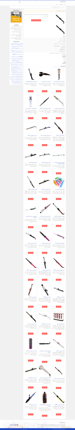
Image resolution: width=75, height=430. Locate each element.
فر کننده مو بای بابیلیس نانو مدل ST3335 (58, 270)
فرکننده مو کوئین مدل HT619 (33, 162)
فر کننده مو (64, 63)
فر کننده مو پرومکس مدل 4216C (60, 351)
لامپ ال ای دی (13, 65)
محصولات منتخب (62, 7)
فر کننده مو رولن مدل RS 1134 (33, 297)
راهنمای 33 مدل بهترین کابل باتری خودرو (16, 26)
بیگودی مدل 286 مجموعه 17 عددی (59, 189)
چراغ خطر (19, 78)
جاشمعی (15, 52)
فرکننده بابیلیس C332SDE (46, 297)
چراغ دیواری (19, 79)
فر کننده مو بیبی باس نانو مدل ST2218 (32, 270)
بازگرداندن (64, 56)
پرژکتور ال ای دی (14, 76)
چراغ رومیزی (14, 79)
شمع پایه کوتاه (13, 62)
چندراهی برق (14, 81)
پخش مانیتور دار (18, 73)
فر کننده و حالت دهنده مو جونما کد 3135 (59, 81)
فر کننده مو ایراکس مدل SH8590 (46, 189)
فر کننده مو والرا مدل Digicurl (60, 297)
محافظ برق (14, 69)
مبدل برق (16, 67)
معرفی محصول (61, 4)
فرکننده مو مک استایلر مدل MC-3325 (59, 216)
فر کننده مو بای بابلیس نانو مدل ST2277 (45, 108)
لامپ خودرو (20, 67)
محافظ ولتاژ (19, 71)
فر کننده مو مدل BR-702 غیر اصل (32, 377)
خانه (64, 4)
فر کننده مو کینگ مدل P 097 (61, 11)
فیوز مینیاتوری (17, 65)
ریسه (17, 54)
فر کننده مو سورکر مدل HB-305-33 (59, 108)
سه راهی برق (14, 59)
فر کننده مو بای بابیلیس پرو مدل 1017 (32, 324)
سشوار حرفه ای (16, 56)
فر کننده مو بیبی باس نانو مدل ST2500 (45, 216)
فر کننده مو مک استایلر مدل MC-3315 (32, 81)
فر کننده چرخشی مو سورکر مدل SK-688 (45, 377)
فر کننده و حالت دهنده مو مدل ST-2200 (59, 378)
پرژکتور (20, 76)
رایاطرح (21, 429)
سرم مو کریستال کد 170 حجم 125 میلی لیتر (31, 108)
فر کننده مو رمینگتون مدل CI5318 (46, 162)
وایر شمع (14, 71)
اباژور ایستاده (17, 44)
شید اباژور (18, 64)
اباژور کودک (14, 46)
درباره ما (57, 4)
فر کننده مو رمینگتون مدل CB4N (46, 243)
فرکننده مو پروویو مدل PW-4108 (32, 189)
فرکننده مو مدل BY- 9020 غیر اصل (46, 81)
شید (21, 64)
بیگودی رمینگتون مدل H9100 (60, 324)
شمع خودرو (15, 61)
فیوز (21, 65)
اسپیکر (15, 48)
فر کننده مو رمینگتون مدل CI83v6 (32, 135)
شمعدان (19, 63)
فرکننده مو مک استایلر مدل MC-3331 (59, 404)
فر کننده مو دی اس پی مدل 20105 (32, 243)
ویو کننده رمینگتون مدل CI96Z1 (60, 135)
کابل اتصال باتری (19, 82)
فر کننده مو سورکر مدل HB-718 (46, 270)
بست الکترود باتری (16, 50)
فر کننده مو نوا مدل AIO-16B (33, 404)
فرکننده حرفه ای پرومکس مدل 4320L (45, 135)
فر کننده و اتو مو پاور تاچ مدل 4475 (59, 243)
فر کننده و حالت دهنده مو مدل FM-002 (31, 351)
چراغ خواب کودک (13, 78)
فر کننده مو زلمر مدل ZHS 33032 (46, 324)
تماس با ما (39, 427)
